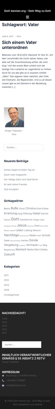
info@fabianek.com (16, 385)
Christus (30, 208)
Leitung (28, 230)
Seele (6, 240)
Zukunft (9, 254)
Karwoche (30, 226)
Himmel (13, 226)
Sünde (33, 240)
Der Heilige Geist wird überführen (21, 179)
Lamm (12, 230)
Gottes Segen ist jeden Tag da (19, 169)
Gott (15, 219)
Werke (30, 249)
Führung (27, 213)
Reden (33, 235)
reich (39, 235)
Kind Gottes (44, 226)
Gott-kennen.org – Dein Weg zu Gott (27, 10)
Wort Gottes (41, 249)
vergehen (22, 245)
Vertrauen (32, 245)
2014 (6, 285)
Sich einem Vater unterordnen (19, 45)
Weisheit (20, 249)
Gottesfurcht (26, 219)
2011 (6, 275)
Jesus (22, 225)
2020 (4, 318)
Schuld (46, 235)
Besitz (7, 208)
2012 (19, 36)
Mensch (37, 230)
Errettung (10, 213)
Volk (40, 245)
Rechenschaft (24, 236)
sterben (25, 240)
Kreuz (6, 230)
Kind (37, 225)
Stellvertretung (15, 241)
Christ (22, 208)
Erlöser (45, 208)
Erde (39, 208)
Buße (14, 208)
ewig (20, 213)
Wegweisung (9, 250)
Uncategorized (11, 294)
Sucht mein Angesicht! (15, 174)
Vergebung (11, 245)
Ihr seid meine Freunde (15, 184)
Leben (19, 230)
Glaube (7, 220)
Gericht (44, 213)
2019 (6, 290)
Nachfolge (11, 235)
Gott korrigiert (11, 189)
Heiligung (7, 226)
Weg (45, 245)
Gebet (36, 213)
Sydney (38, 404)
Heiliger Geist (38, 220)
